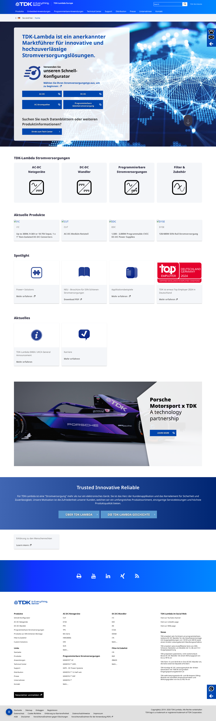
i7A (113, 638)
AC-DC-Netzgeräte (21, 622)
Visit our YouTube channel (170, 618)
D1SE (65, 622)
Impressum (98, 713)
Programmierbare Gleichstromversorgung (83, 104)
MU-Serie (66, 634)
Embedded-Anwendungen (38, 11)
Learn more (166, 432)
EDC (113, 622)
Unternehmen (145, 11)
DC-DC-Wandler (20, 626)
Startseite (17, 652)
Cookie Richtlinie (34, 713)
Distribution (121, 11)
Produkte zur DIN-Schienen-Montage (28, 634)
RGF (113, 656)
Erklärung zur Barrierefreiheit (57, 713)
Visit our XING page (168, 626)
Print (79, 576)
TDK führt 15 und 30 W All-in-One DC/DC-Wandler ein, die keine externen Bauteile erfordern (181, 663)
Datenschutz (19, 713)
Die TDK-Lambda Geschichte (129, 515)
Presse (133, 11)
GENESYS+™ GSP (69, 676)
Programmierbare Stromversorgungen (29, 630)
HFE (64, 642)
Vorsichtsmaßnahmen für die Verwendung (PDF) (91, 716)
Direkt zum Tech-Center (42, 131)
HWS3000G (67, 638)
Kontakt (159, 11)
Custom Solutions (20, 642)
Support (108, 11)
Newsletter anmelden (27, 695)
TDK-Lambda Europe (63, 3)
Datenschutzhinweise (81, 713)
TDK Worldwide (196, 4)
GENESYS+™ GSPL (69, 664)
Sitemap (28, 710)
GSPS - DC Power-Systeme (73, 668)
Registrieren (52, 710)
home (37, 18)
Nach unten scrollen (188, 120)
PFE (64, 626)
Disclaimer (25, 716)
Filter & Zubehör (20, 638)
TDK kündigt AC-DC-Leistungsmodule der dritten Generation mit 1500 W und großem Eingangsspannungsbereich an (179, 669)
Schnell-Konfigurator (22, 618)
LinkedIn (108, 576)
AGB (16, 716)
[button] (211, 37)
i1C (113, 618)
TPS (64, 630)
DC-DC (83, 94)
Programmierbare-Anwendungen (68, 11)
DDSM (114, 634)
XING (122, 576)
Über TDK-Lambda (79, 515)
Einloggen (40, 710)
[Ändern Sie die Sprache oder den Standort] (20, 18)
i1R (113, 652)
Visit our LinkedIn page (170, 622)
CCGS (114, 630)
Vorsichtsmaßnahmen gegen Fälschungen (51, 716)
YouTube (93, 576)
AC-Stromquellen (42, 104)
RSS (137, 576)
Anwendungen (19, 660)
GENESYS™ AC (68, 660)
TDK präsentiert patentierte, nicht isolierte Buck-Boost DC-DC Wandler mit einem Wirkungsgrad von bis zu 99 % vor (180, 656)
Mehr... (65, 650)
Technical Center (94, 11)
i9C (113, 626)
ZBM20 (114, 660)
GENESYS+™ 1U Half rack (72, 672)
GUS (64, 646)
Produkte (19, 11)
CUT (64, 618)
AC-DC (42, 94)
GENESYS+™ (67, 680)
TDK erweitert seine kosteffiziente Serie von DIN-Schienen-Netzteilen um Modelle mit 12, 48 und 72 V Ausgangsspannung (180, 648)
